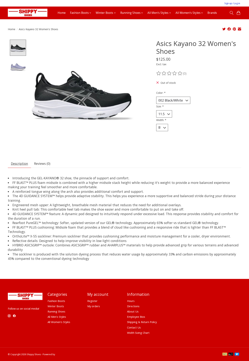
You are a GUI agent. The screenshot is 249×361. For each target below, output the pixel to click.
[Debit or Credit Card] (230, 354)
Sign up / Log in (232, 3)
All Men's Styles (57, 316)
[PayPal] (224, 354)
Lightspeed (61, 354)
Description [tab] (19, 163)
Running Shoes (56, 311)
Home (62, 13)
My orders (93, 306)
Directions (133, 306)
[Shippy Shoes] (27, 13)
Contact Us (134, 327)
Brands (212, 13)
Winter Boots (56, 306)
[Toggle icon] (231, 13)
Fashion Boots (56, 301)
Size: (160, 106)
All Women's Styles (59, 322)
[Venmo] (237, 354)
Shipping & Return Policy (142, 322)
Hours (131, 301)
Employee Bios (136, 316)
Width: (161, 120)
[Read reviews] (169, 73)
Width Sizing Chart (138, 332)
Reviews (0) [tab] (42, 163)
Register (92, 301)
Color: (161, 92)
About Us (133, 311)
